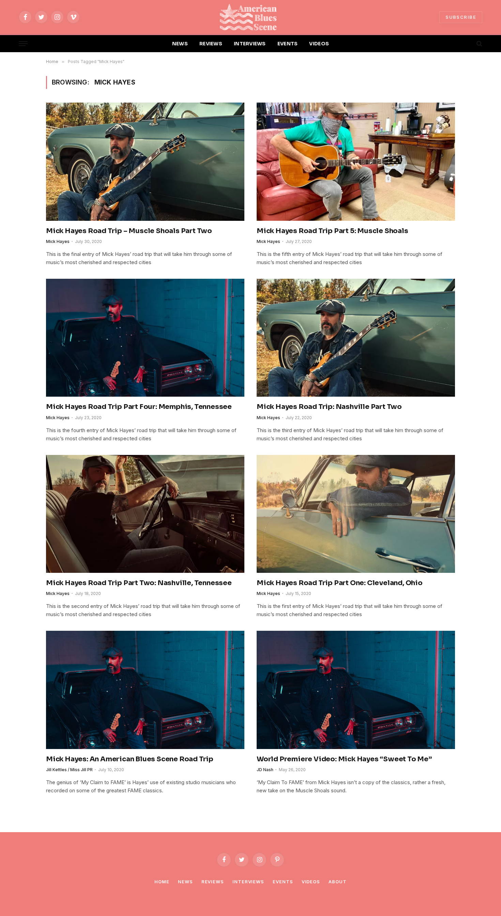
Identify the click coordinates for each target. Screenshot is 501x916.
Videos (311, 881)
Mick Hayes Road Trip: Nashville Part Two (329, 406)
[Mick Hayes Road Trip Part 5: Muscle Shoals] (356, 161)
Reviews (212, 881)
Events (283, 881)
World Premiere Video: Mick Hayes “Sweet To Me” (344, 759)
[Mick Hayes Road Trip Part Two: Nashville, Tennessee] (145, 514)
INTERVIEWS (250, 44)
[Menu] (23, 43)
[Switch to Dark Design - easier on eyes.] (467, 44)
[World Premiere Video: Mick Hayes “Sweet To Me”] (356, 690)
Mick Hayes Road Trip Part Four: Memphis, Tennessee (139, 406)
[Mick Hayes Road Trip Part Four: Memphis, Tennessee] (145, 338)
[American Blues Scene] (250, 17)
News (185, 881)
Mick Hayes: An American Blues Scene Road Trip (129, 759)
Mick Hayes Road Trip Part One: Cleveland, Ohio (340, 583)
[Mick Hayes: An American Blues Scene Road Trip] (145, 690)
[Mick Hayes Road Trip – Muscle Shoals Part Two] (145, 161)
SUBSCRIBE (460, 17)
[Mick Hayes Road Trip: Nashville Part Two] (356, 338)
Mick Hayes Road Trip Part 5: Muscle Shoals (332, 231)
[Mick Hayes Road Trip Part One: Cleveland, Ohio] (356, 514)
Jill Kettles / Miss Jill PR (69, 769)
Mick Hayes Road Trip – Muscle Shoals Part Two (129, 231)
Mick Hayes (58, 241)
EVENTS (287, 44)
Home (161, 881)
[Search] (478, 43)
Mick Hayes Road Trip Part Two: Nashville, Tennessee (139, 583)
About (338, 881)
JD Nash (265, 769)
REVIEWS (210, 44)
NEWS (180, 44)
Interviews (248, 881)
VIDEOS (319, 44)
